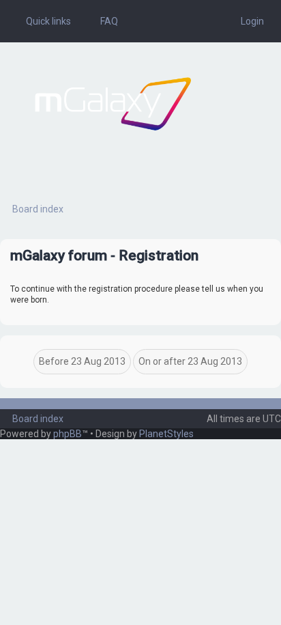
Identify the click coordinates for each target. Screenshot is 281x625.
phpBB (67, 433)
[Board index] (113, 104)
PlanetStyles (166, 433)
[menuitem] (103, 21)
